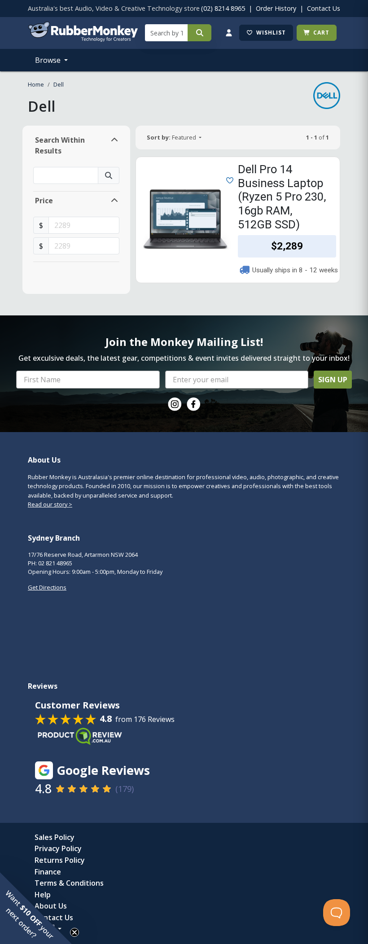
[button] (36, 908)
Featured (172, 137)
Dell (58, 84)
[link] (174, 404)
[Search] (199, 32)
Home (36, 84)
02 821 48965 (55, 563)
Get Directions (47, 587)
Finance (48, 872)
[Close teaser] (74, 932)
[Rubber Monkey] (83, 39)
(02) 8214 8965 (223, 8)
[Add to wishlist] (228, 179)
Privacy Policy (58, 848)
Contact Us (323, 8)
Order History (276, 8)
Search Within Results (60, 145)
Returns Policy (60, 860)
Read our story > (50, 504)
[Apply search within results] (109, 175)
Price (44, 200)
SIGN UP (332, 380)
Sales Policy (54, 837)
